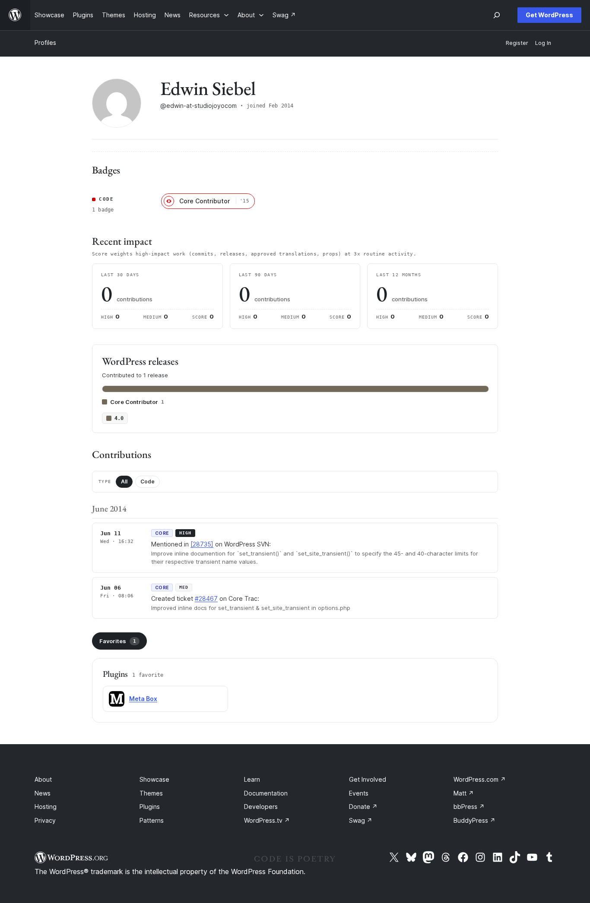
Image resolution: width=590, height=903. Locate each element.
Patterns (152, 820)
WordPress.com (480, 779)
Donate (363, 806)
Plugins (150, 806)
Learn (252, 779)
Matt (464, 793)
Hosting (46, 806)
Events (358, 793)
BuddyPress (474, 820)
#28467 (206, 598)
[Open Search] (497, 15)
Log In (543, 43)
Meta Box (143, 698)
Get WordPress (549, 15)
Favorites (117, 641)
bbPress (469, 806)
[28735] (201, 544)
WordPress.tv (267, 820)
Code (147, 481)
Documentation (266, 793)
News (43, 793)
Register (517, 43)
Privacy (45, 820)
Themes (151, 793)
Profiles (45, 42)
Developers (261, 806)
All (124, 481)
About (43, 779)
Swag (360, 820)
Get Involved (367, 779)
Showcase (154, 779)
